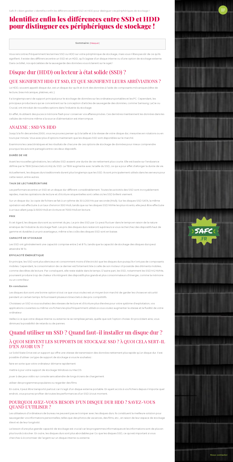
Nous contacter (219, 455)
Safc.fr (13, 10)
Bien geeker (26, 10)
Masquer (94, 43)
